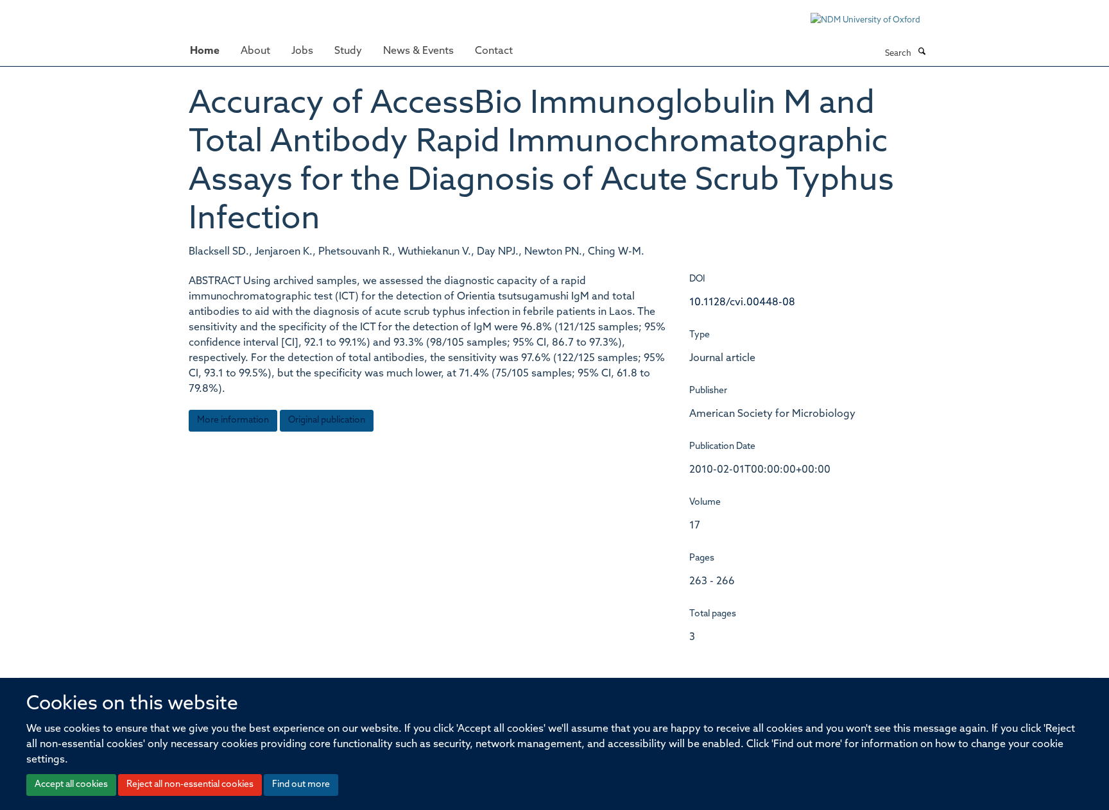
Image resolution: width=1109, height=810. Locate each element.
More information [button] (233, 420)
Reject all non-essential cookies (190, 784)
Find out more (301, 784)
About (255, 51)
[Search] (922, 53)
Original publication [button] (326, 420)
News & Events (418, 51)
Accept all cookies (71, 784)
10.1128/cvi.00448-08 (742, 303)
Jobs (302, 51)
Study (348, 51)
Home (204, 51)
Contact (494, 51)
